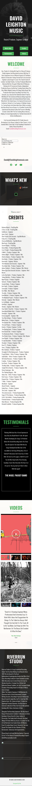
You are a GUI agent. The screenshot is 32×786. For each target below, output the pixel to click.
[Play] (16, 534)
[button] (8, 48)
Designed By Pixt (17, 783)
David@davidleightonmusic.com (17, 129)
